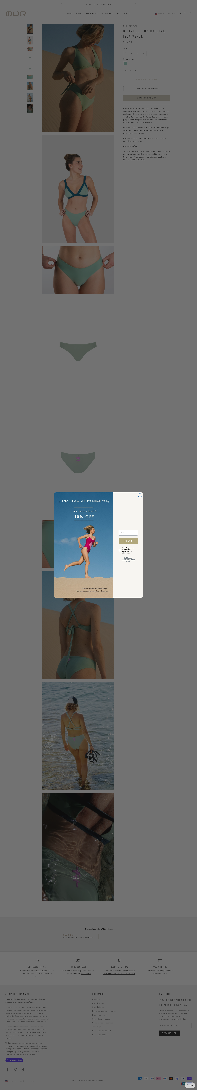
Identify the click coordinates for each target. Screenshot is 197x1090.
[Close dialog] (140, 495)
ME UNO (128, 540)
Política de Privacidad (127, 559)
